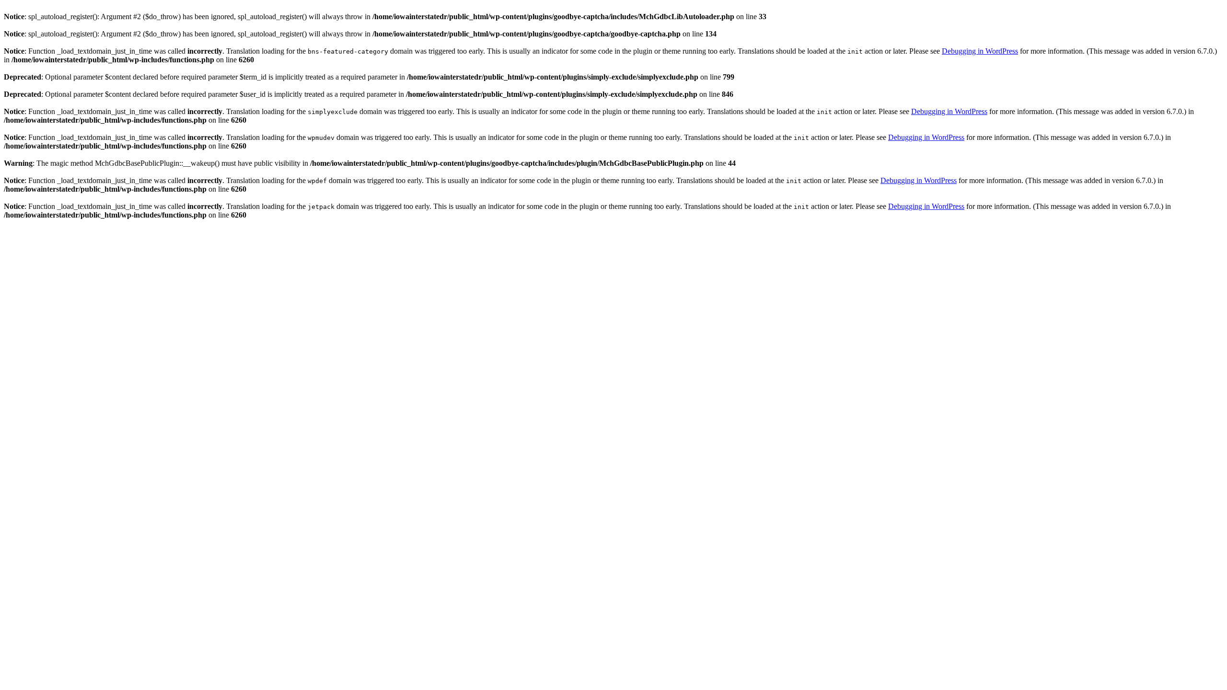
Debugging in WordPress (980, 51)
